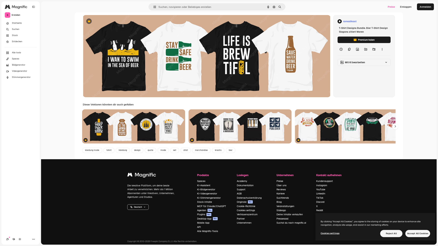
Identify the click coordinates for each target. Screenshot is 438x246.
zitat (185, 150)
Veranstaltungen (285, 206)
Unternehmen (244, 222)
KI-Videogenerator (207, 193)
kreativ (218, 150)
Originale (244, 201)
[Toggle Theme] (20, 239)
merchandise (201, 150)
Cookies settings (246, 210)
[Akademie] (13, 239)
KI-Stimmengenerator (209, 197)
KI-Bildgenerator (206, 189)
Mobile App (203, 222)
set (174, 150)
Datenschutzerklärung (249, 197)
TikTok (319, 197)
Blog (279, 201)
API (199, 227)
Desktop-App (207, 218)
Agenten (204, 210)
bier (231, 150)
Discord (320, 201)
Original (105, 21)
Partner (241, 218)
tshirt (109, 150)
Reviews (281, 189)
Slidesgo (281, 210)
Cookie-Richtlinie (246, 206)
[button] (138, 207)
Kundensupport (324, 181)
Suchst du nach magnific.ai (291, 222)
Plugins (204, 214)
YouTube (320, 189)
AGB (239, 193)
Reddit (319, 210)
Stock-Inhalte (204, 201)
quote (150, 150)
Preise (391, 6)
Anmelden (425, 6)
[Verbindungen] (7, 239)
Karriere (280, 193)
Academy (242, 181)
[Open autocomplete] (153, 7)
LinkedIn (320, 193)
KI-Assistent (203, 185)
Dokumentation (245, 185)
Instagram (321, 185)
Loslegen (242, 175)
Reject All (391, 233)
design (137, 150)
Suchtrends (282, 197)
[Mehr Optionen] (382, 49)
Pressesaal (282, 218)
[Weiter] (395, 126)
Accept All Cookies (417, 233)
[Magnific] (141, 175)
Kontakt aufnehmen (329, 175)
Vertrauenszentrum (247, 214)
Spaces (201, 181)
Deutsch (138, 207)
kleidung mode (92, 150)
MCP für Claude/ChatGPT (211, 206)
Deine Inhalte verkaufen (289, 214)
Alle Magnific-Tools (207, 231)
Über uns (281, 185)
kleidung (123, 150)
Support (241, 189)
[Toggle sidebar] (33, 7)
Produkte (203, 175)
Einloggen (405, 6)
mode (163, 150)
